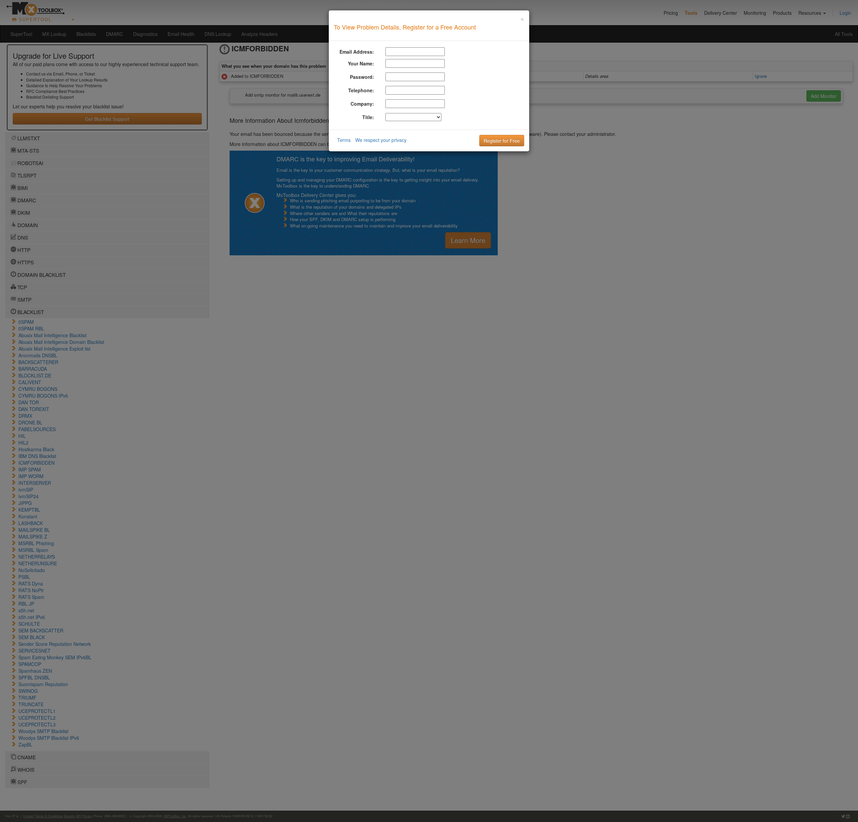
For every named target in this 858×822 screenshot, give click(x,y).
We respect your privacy (381, 140)
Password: (362, 76)
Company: (362, 103)
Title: (368, 117)
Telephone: (361, 90)
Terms (344, 140)
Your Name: (361, 63)
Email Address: (357, 51)
